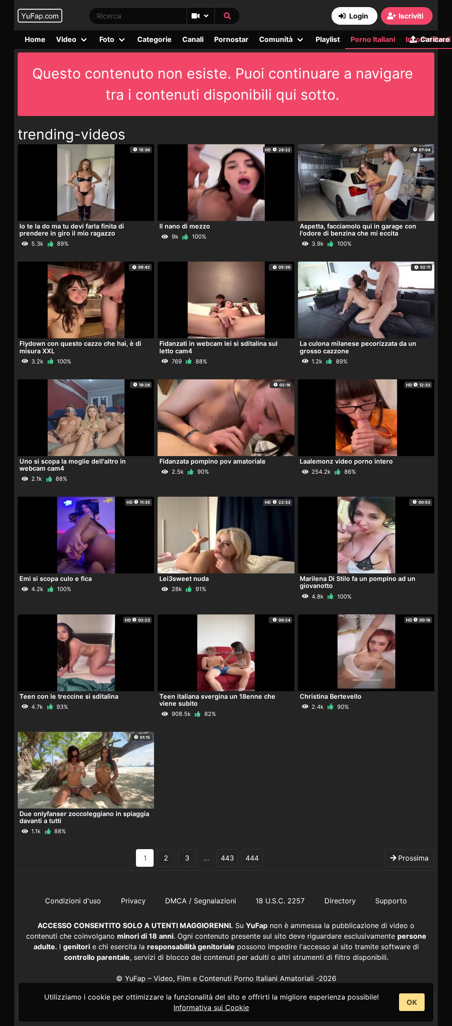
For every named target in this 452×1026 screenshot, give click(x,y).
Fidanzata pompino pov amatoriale (212, 461)
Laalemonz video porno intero (346, 461)
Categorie (154, 39)
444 (252, 858)
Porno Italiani (372, 39)
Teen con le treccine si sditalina (68, 696)
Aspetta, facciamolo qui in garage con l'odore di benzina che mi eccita (358, 229)
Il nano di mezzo (184, 226)
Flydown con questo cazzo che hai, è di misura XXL (80, 347)
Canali (192, 39)
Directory (340, 900)
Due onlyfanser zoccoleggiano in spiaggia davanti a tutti (84, 817)
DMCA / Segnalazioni (200, 900)
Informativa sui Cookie (211, 1007)
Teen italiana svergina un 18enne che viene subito (217, 700)
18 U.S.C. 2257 (280, 900)
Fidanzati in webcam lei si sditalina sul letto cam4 (218, 347)
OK (412, 1002)
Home (35, 39)
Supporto (391, 900)
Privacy (133, 900)
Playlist (328, 39)
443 (227, 858)
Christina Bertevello (331, 696)
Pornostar (231, 39)
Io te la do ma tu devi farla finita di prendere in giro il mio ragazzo (71, 229)
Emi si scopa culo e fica (55, 578)
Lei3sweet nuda (184, 578)
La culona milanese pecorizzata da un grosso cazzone (358, 347)
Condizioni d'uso (73, 900)
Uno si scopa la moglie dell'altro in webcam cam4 (72, 464)
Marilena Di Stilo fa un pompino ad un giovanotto (357, 582)
